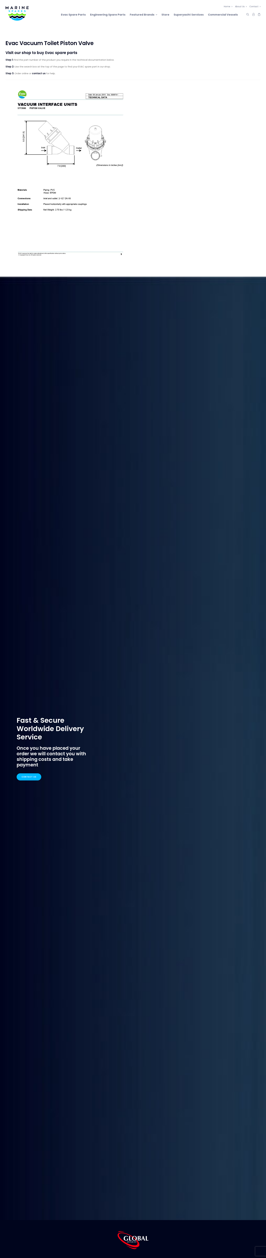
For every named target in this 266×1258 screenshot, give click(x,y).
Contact (253, 6)
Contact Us (29, 777)
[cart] (258, 13)
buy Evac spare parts (57, 52)
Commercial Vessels (223, 15)
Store (165, 15)
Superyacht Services (189, 15)
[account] (253, 13)
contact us (39, 73)
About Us (240, 6)
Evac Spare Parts (73, 15)
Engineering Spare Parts (107, 15)
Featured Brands (142, 15)
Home (227, 6)
